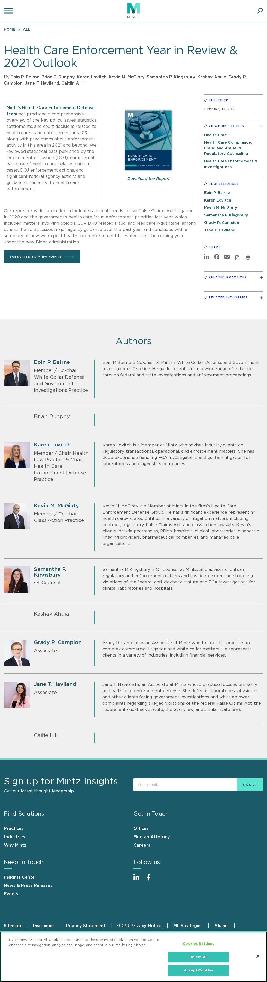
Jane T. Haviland (42, 83)
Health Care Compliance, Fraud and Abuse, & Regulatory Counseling (228, 148)
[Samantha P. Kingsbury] (17, 579)
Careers (142, 845)
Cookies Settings (198, 944)
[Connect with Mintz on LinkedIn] (139, 880)
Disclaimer (43, 926)
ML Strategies (188, 926)
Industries (14, 837)
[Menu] (9, 11)
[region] (133, 956)
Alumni (221, 926)
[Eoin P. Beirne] (17, 373)
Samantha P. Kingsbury (171, 77)
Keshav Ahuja (211, 77)
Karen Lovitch (92, 77)
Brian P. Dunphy (58, 77)
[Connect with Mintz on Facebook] (152, 880)
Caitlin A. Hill (74, 83)
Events (11, 894)
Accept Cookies (198, 970)
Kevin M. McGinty (127, 77)
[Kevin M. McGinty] (17, 516)
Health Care (215, 135)
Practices (13, 829)
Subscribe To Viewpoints (36, 256)
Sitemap (12, 926)
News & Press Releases (28, 886)
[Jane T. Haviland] (17, 695)
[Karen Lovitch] (17, 455)
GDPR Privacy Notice (139, 926)
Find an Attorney (152, 837)
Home (9, 30)
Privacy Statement (85, 926)
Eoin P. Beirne (25, 77)
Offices (141, 829)
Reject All (199, 957)
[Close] (258, 956)
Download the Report (148, 179)
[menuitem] (11, 29)
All (27, 30)
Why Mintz (15, 845)
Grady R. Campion (221, 223)
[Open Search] (260, 11)
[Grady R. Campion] (17, 653)
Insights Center (20, 877)
